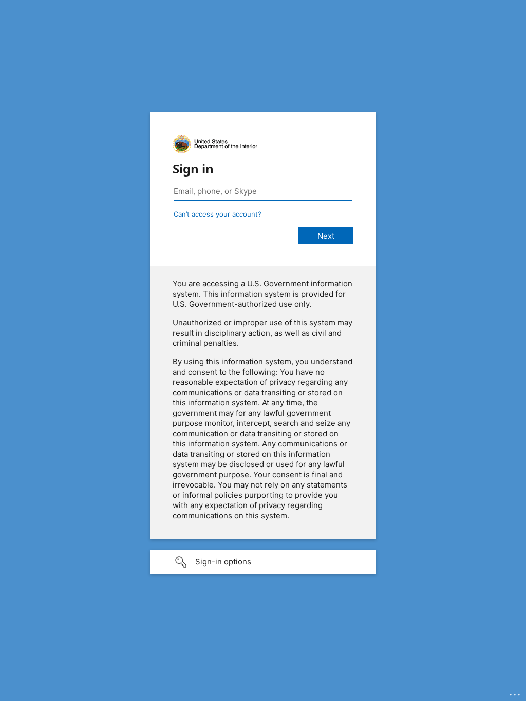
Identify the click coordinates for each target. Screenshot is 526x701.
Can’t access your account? (217, 214)
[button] (263, 562)
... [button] (516, 692)
